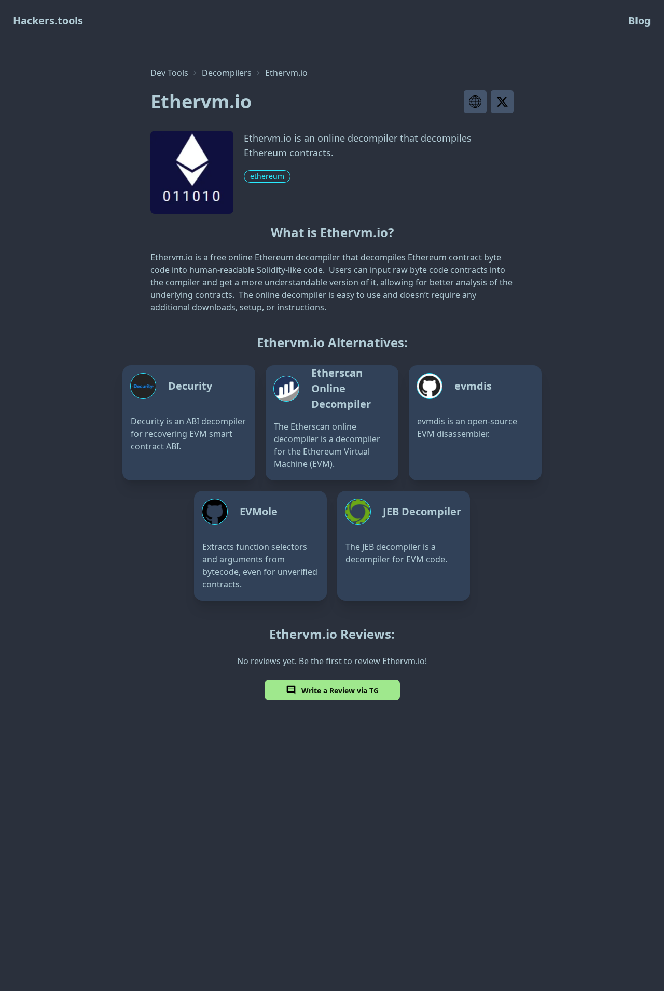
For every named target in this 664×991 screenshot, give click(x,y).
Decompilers (227, 72)
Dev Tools (169, 72)
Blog (639, 20)
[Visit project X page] (502, 101)
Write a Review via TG (340, 690)
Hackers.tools (48, 20)
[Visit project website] (475, 101)
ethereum (267, 176)
